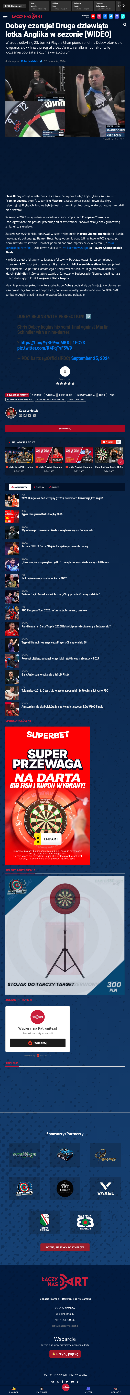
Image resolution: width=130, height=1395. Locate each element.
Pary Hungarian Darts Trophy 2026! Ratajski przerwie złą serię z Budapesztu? (66, 626)
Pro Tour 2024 (76, 399)
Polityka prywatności (55, 1374)
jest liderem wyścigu (75, 247)
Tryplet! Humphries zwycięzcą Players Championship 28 (54, 642)
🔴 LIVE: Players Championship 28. (49, 466)
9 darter (36, 395)
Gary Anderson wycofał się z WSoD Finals (45, 674)
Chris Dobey (65, 395)
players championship (19, 399)
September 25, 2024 (90, 358)
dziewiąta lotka (86, 395)
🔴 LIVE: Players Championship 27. (79, 466)
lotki (102, 395)
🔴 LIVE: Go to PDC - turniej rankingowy (19, 466)
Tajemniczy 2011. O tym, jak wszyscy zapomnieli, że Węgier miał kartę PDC (64, 690)
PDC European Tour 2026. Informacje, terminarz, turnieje (54, 610)
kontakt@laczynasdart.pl (65, 1326)
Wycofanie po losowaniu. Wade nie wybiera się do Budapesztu (57, 530)
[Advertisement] (65, 168)
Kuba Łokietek (29, 61)
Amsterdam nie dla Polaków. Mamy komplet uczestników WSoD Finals (62, 706)
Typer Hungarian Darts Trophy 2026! (42, 514)
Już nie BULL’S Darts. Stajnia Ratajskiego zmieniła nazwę (54, 546)
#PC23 (78, 342)
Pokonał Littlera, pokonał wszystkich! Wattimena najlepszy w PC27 (60, 658)
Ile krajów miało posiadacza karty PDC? (44, 578)
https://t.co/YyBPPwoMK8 (44, 342)
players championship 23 (50, 399)
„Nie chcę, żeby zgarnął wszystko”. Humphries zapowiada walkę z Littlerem (65, 562)
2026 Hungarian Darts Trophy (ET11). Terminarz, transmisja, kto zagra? (62, 498)
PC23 (112, 395)
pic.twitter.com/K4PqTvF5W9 (44, 348)
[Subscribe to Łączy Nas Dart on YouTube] (111, 442)
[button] (9, 461)
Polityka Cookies (78, 1374)
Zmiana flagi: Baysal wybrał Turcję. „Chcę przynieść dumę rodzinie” (60, 594)
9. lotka (50, 395)
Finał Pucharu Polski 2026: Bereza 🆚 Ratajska (109, 466)
